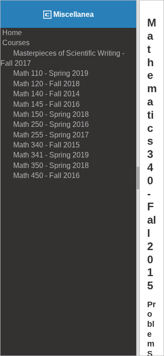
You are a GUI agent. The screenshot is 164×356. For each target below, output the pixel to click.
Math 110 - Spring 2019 (44, 73)
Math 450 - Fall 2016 (40, 175)
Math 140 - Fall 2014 (40, 94)
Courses (15, 43)
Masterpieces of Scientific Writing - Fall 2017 (62, 58)
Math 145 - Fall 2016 (40, 104)
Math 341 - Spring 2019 (44, 155)
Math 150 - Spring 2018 (44, 114)
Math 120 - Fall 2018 (40, 84)
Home (11, 33)
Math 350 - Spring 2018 (44, 165)
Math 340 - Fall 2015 (40, 145)
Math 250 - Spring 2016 (44, 124)
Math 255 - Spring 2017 (44, 135)
